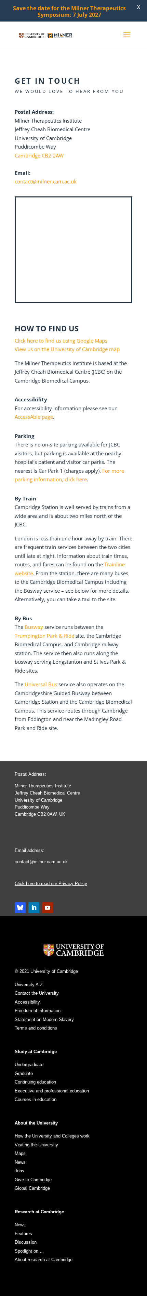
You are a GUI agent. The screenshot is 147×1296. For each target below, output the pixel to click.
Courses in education (35, 1099)
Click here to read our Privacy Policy (51, 883)
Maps (20, 1153)
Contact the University (37, 993)
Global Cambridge (32, 1188)
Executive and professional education (52, 1090)
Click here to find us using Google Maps (61, 340)
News (20, 1162)
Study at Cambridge (36, 1051)
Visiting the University (36, 1144)
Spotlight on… (29, 1251)
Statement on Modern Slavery (44, 1019)
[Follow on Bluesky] (20, 907)
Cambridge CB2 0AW (39, 155)
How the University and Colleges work (52, 1136)
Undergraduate (29, 1064)
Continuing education (35, 1082)
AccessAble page (34, 416)
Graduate (24, 1073)
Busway (34, 626)
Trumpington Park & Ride (45, 635)
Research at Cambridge (39, 1211)
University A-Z (29, 984)
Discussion (26, 1242)
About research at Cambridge (43, 1259)
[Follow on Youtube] (47, 907)
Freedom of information (38, 1010)
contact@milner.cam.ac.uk (46, 181)
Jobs (19, 1170)
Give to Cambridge (33, 1179)
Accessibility (27, 1002)
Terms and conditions (36, 1028)
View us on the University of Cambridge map (67, 349)
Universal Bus (41, 684)
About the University (36, 1123)
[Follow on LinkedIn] (33, 907)
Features (23, 1233)
